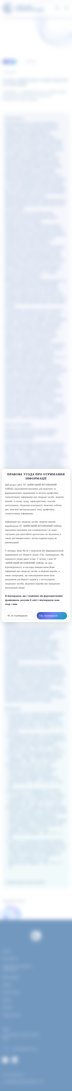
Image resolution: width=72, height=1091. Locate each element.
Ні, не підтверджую (17, 615)
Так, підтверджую (48, 615)
